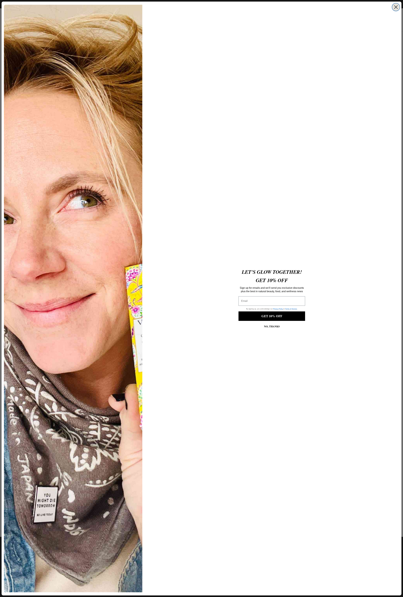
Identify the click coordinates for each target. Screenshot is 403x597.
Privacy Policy (278, 309)
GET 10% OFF (271, 316)
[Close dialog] (396, 7)
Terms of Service (291, 309)
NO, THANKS (272, 326)
